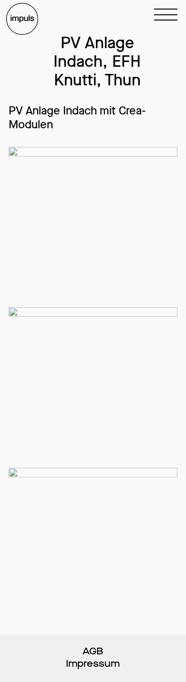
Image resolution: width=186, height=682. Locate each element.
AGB (93, 651)
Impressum (93, 664)
